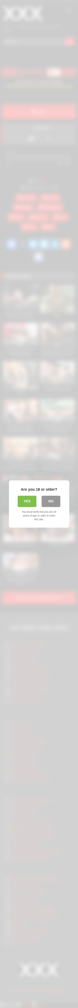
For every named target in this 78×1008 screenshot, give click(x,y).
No (50, 501)
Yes (27, 501)
